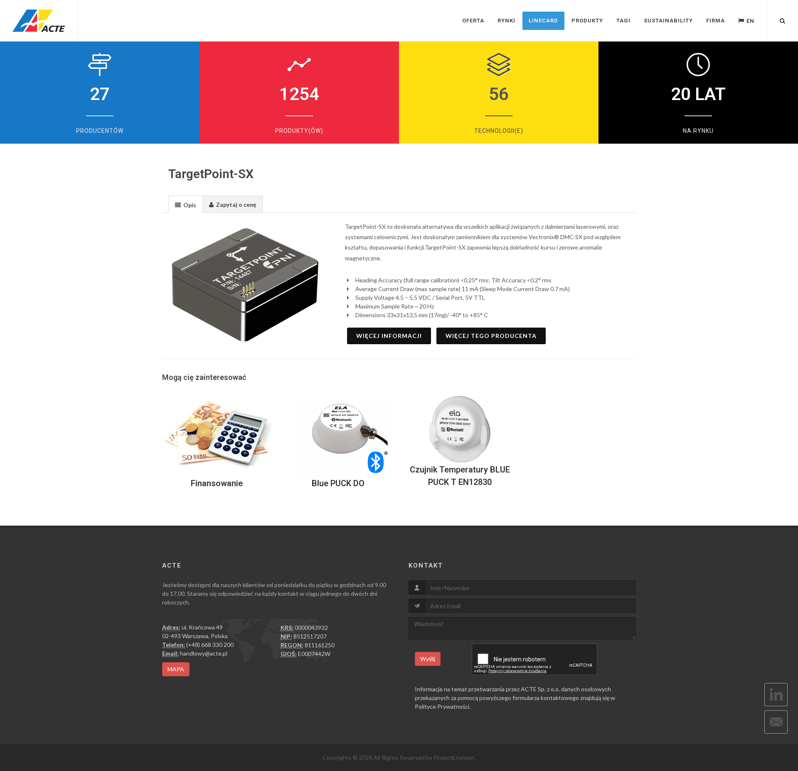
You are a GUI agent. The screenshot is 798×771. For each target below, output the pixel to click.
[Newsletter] (776, 722)
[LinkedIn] (776, 694)
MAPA (175, 669)
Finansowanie (217, 483)
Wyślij (427, 658)
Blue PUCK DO (338, 483)
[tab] (185, 204)
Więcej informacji (389, 335)
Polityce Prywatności (442, 706)
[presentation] (185, 204)
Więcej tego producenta (491, 335)
